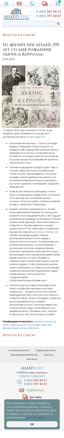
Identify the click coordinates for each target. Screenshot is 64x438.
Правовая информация (32, 376)
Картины (48, 354)
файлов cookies (35, 417)
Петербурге (50, 232)
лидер (17, 17)
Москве (39, 232)
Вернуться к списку (19, 35)
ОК (32, 424)
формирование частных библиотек (21, 328)
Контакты (32, 359)
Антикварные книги (19, 350)
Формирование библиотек (24, 354)
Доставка (36, 397)
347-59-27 (48, 11)
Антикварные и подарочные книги (16, 19)
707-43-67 (48, 16)
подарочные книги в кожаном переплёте (30, 325)
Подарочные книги (45, 350)
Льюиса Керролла (36, 137)
